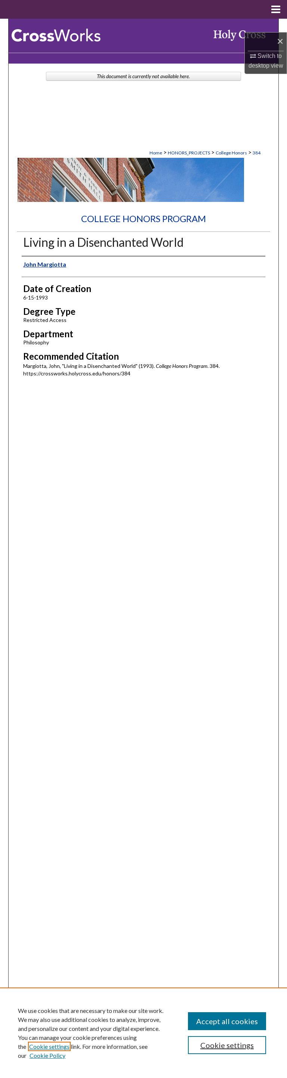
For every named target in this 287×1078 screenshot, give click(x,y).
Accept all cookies (227, 1021)
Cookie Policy (47, 1055)
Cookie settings (49, 1046)
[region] (143, 1033)
